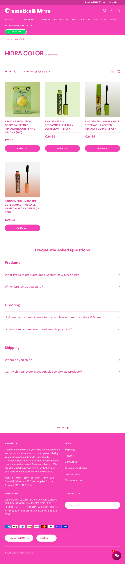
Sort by (28, 71)
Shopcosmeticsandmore (22, 553)
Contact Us (71, 461)
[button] (118, 10)
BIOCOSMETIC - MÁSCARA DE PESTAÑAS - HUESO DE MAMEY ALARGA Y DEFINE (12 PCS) (22, 206)
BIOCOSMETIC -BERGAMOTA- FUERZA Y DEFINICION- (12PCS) (59, 125)
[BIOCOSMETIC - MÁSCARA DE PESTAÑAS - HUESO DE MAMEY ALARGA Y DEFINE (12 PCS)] (22, 179)
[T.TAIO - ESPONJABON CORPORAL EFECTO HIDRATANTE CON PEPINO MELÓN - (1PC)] (22, 99)
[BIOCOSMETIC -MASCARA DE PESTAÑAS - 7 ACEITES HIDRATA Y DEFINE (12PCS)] (102, 99)
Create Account (74, 480)
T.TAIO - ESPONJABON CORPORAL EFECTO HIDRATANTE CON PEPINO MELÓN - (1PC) (20, 127)
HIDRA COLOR (18, 39)
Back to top (63, 427)
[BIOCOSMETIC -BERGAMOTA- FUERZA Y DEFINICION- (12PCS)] (62, 99)
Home (7, 39)
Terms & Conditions (76, 468)
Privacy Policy (72, 474)
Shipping (70, 449)
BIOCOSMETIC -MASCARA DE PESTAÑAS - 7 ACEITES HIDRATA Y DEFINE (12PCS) (102, 125)
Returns (69, 455)
